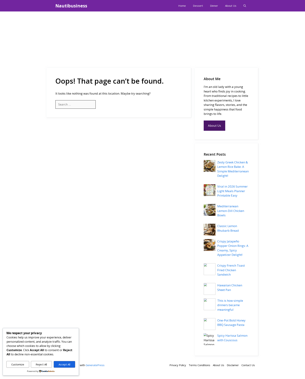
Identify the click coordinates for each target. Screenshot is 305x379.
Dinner (214, 5)
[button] (245, 5)
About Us (230, 5)
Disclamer (233, 365)
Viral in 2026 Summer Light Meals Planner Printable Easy (232, 190)
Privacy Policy (177, 365)
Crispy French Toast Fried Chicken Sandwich (231, 269)
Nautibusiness (71, 6)
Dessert (198, 5)
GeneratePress (95, 365)
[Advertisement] (152, 38)
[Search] (101, 105)
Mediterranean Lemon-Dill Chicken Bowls (230, 210)
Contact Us (248, 365)
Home (182, 5)
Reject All (41, 364)
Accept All (64, 364)
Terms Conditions (199, 365)
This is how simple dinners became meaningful (230, 305)
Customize (17, 364)
